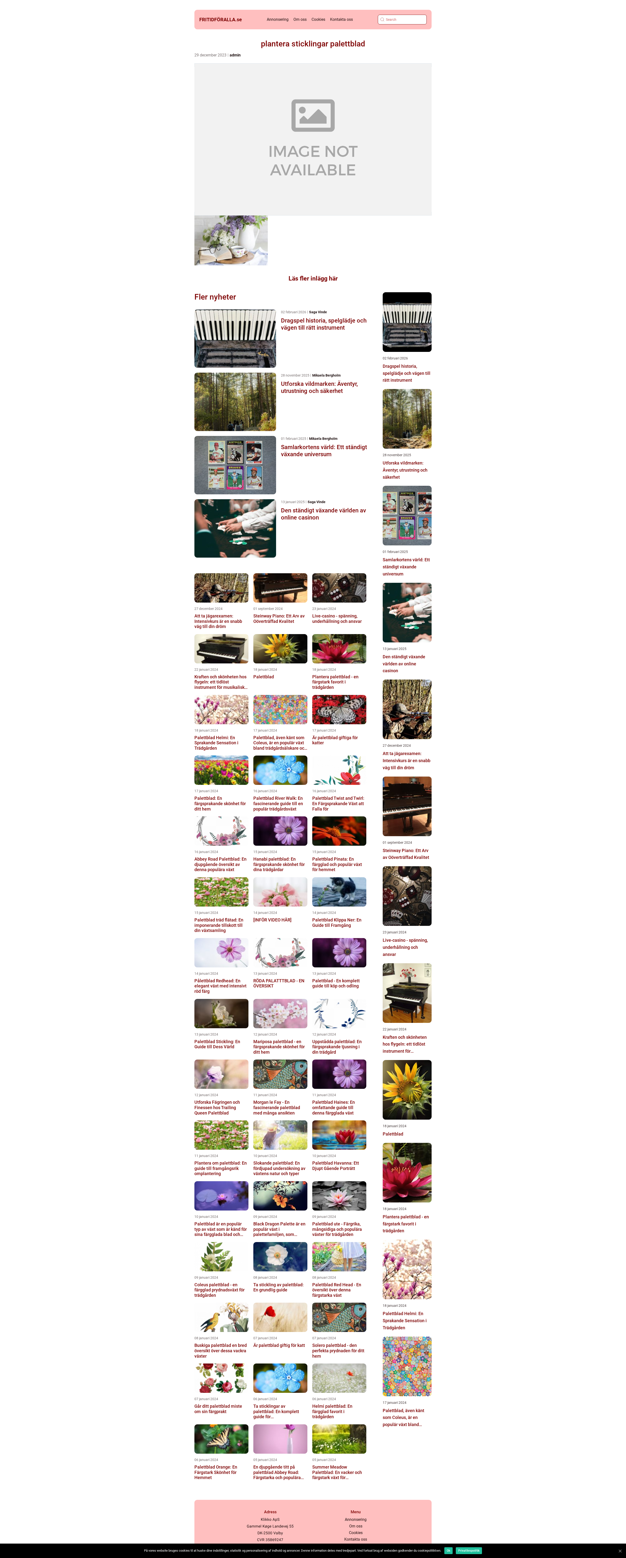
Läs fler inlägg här (313, 278)
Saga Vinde (318, 312)
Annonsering (278, 19)
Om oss (300, 19)
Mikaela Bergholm (326, 375)
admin (235, 55)
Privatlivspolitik (469, 1550)
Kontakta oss (341, 19)
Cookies (318, 19)
